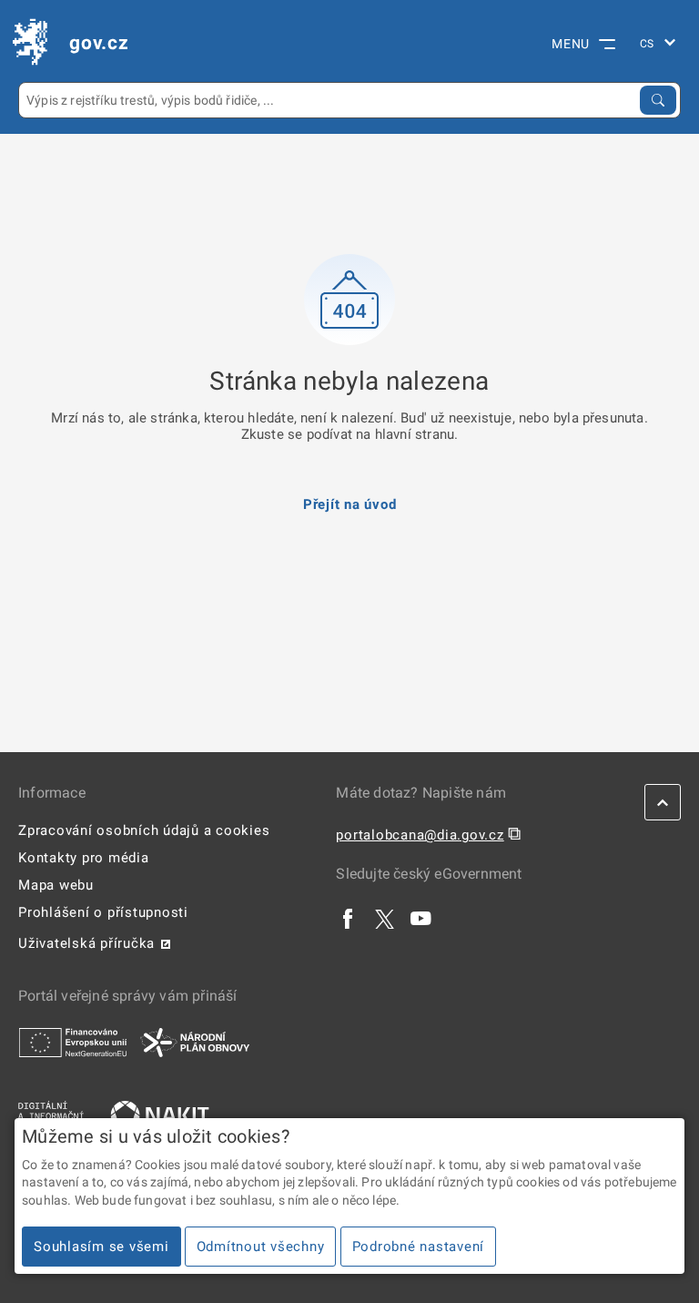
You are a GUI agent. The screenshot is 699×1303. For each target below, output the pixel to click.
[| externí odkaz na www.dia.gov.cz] (51, 1114)
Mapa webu (56, 885)
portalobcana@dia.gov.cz (419, 835)
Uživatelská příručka (86, 943)
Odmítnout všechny (261, 1246)
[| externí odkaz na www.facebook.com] (348, 919)
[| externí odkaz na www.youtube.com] (421, 919)
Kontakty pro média (83, 858)
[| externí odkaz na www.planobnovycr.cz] (194, 1041)
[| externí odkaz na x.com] (384, 919)
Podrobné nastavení (418, 1246)
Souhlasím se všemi (101, 1246)
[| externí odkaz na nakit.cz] (159, 1114)
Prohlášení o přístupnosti (103, 912)
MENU (571, 43)
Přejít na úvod (350, 504)
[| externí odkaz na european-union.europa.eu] (72, 1041)
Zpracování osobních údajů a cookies (143, 830)
